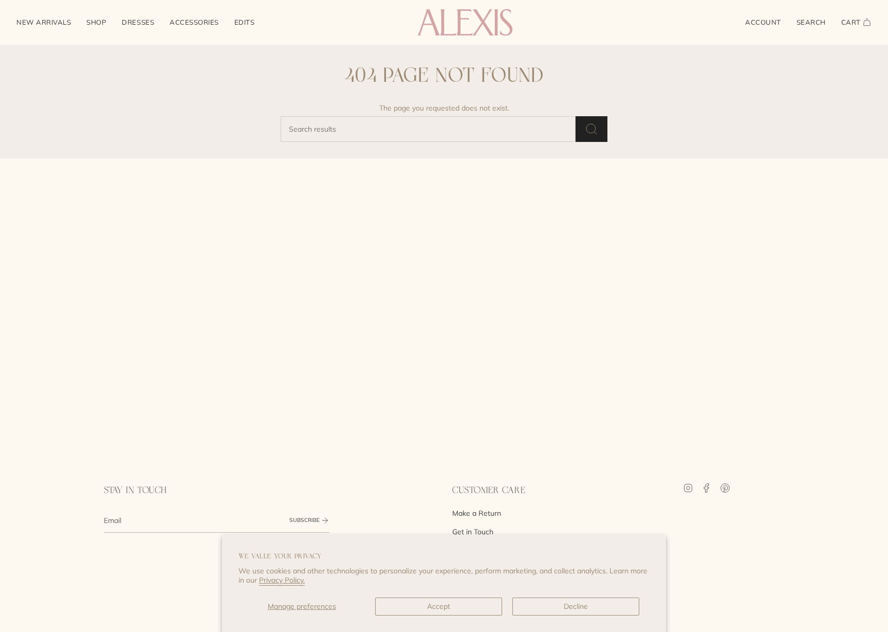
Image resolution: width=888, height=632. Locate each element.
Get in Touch (472, 531)
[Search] (591, 129)
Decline (576, 606)
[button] (96, 22)
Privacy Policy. (282, 580)
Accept (438, 606)
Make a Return (476, 513)
